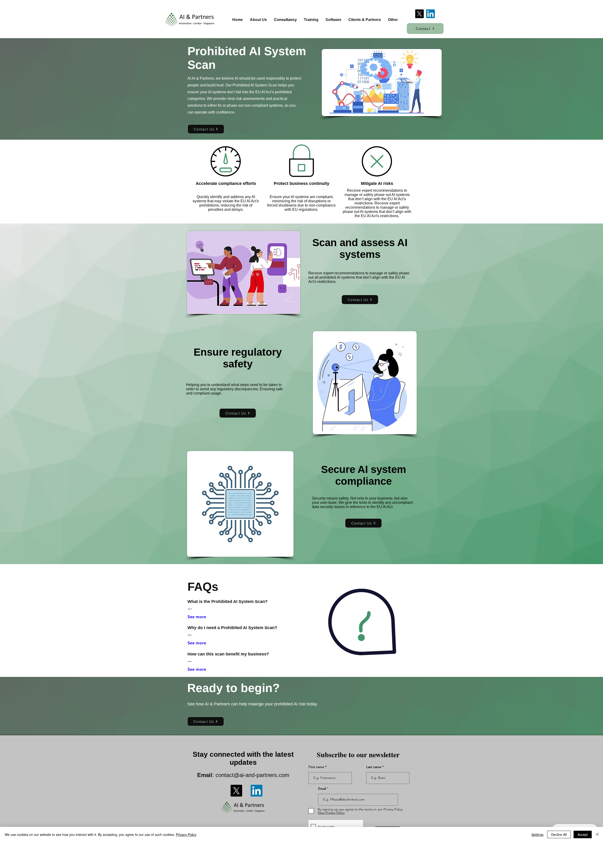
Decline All (559, 834)
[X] (419, 13)
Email (322, 788)
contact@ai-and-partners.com (252, 775)
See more (196, 616)
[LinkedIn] (430, 13)
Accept (583, 834)
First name (316, 767)
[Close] (597, 834)
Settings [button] (537, 834)
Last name (373, 767)
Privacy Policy (186, 834)
